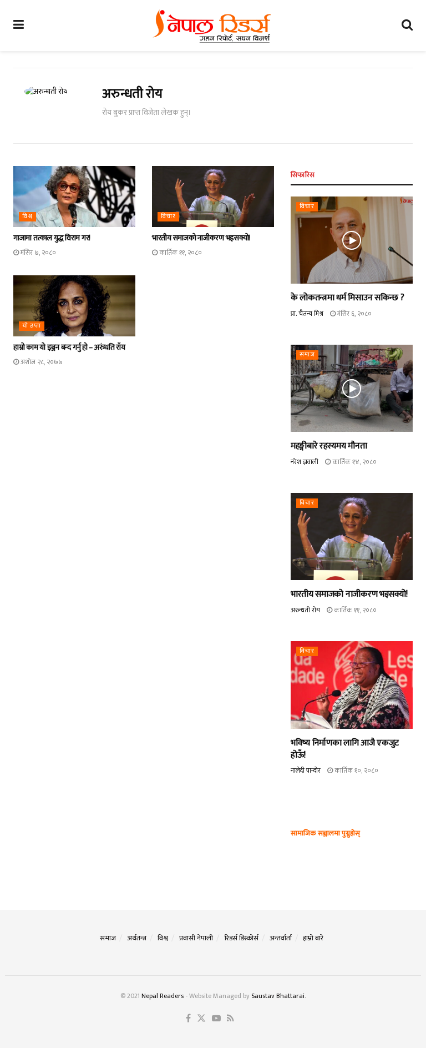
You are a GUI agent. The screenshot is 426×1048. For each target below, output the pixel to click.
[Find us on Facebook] (188, 1018)
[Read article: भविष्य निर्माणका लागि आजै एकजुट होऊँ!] (352, 684)
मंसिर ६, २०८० (354, 313)
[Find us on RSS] (230, 1018)
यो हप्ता (31, 326)
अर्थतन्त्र (136, 938)
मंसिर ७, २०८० (37, 252)
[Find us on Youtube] (216, 1018)
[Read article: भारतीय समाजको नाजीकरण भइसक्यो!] (213, 196)
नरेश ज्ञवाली (304, 461)
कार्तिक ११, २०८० (180, 252)
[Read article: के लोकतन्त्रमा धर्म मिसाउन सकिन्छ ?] (352, 240)
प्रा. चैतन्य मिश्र (307, 313)
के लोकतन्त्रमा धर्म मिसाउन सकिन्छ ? (347, 297)
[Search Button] (407, 25)
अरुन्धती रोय (305, 610)
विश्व (27, 216)
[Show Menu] (18, 25)
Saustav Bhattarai (278, 995)
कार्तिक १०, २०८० (355, 770)
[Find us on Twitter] (201, 1018)
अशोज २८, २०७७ (41, 361)
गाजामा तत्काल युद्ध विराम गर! (51, 237)
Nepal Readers (162, 995)
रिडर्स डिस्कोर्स (241, 938)
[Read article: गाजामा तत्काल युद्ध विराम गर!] (74, 196)
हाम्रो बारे (313, 938)
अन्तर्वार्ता (281, 938)
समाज (307, 355)
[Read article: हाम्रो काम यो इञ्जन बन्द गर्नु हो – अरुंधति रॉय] (74, 305)
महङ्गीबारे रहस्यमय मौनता (329, 446)
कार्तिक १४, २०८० (354, 461)
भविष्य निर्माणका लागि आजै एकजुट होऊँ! (345, 749)
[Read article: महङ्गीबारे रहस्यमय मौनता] (352, 388)
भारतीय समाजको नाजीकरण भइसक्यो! (201, 237)
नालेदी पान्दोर (306, 770)
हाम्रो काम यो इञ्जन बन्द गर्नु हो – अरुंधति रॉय (69, 347)
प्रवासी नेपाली (196, 938)
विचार (168, 216)
